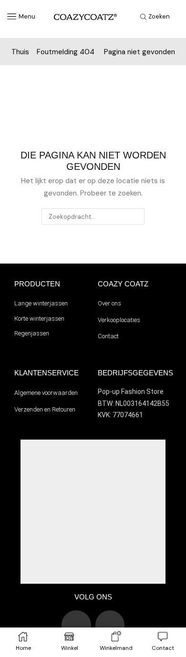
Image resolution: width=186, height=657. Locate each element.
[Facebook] (110, 625)
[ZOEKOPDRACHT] (136, 216)
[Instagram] (76, 625)
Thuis (20, 52)
